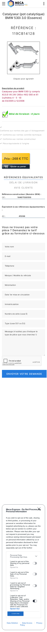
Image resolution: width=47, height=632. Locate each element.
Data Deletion (12, 623)
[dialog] (23, 567)
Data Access (27, 623)
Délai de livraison (23, 182)
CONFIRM (15, 613)
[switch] (35, 563)
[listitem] (23, 556)
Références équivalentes (23, 177)
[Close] (39, 509)
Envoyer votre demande (24, 374)
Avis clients (23, 187)
